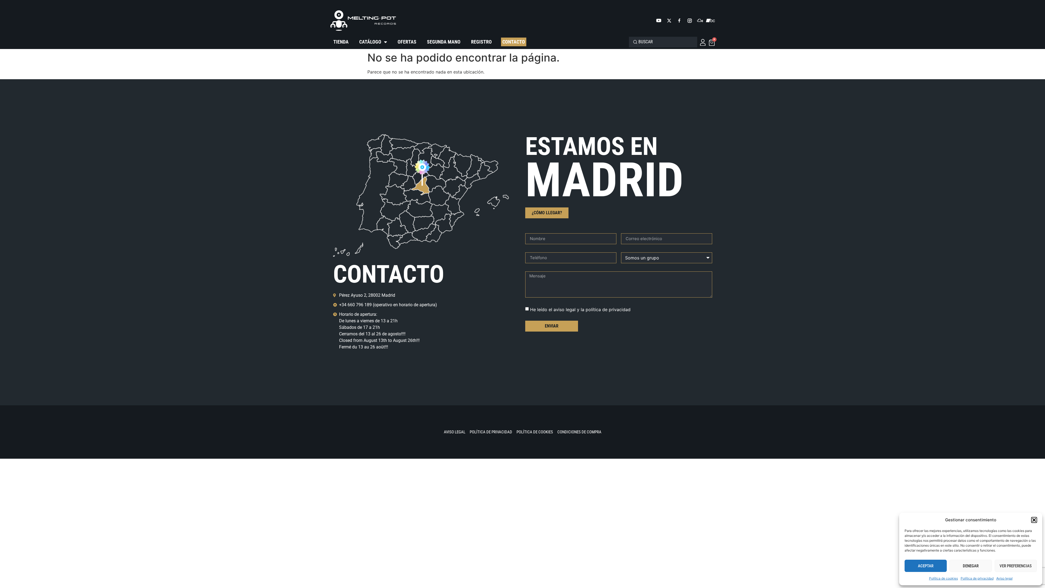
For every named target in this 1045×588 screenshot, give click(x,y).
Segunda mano (443, 42)
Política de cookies (943, 578)
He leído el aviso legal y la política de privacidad (580, 309)
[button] (1034, 520)
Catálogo (370, 42)
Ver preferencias (1016, 566)
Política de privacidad (977, 578)
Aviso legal (1004, 578)
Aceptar (925, 566)
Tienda (341, 42)
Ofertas (407, 42)
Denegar (971, 566)
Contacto (513, 42)
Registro (481, 42)
